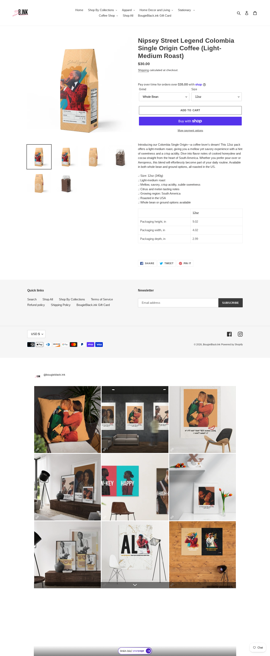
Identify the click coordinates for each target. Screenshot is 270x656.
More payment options (190, 130)
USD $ (35, 334)
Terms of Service (102, 299)
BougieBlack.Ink (211, 344)
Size (194, 89)
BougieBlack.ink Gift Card (93, 305)
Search (32, 299)
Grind (142, 89)
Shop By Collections (72, 299)
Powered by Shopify (232, 344)
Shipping (143, 70)
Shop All (47, 299)
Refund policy (36, 305)
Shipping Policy (61, 305)
